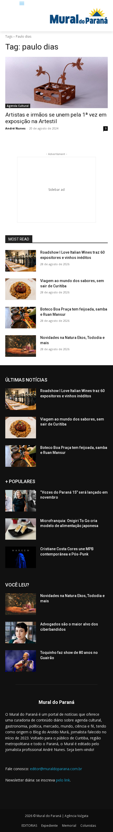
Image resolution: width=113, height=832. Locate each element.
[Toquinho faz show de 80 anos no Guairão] (20, 661)
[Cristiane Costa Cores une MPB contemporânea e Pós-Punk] (20, 557)
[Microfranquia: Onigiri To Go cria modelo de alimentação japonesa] (20, 529)
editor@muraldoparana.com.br (56, 768)
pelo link (63, 780)
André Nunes (15, 128)
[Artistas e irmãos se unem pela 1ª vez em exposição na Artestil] (56, 82)
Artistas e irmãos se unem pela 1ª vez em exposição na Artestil (55, 118)
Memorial (69, 825)
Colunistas (88, 825)
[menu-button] (22, 4)
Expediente (49, 825)
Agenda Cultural (18, 106)
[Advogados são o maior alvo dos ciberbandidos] (20, 632)
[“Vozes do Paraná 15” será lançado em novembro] (20, 501)
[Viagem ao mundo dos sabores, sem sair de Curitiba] (20, 289)
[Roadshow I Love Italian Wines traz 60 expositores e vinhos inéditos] (20, 261)
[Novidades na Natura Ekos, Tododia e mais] (20, 346)
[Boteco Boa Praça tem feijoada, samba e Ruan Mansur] (20, 317)
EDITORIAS (29, 825)
